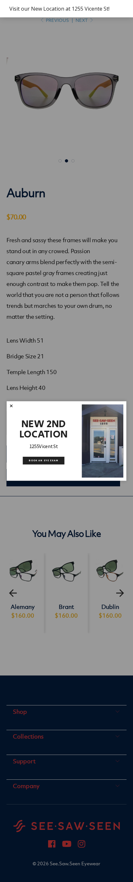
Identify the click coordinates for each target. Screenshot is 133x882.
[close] (11, 405)
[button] (11, 405)
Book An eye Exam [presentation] (43, 460)
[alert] (66, 8)
